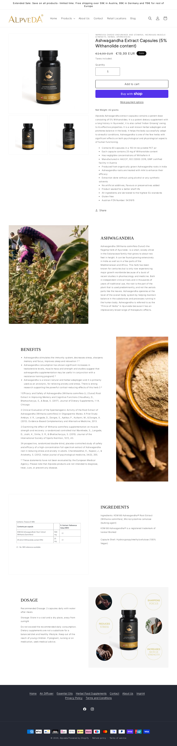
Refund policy (99, 738)
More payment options (132, 102)
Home (33, 693)
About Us (127, 693)
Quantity (100, 64)
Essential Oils (65, 693)
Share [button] (102, 210)
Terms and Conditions (99, 697)
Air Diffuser (46, 693)
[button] (68, 18)
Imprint (141, 693)
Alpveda (64, 738)
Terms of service (118, 738)
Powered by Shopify (78, 738)
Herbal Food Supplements (91, 693)
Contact (114, 693)
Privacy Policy (73, 697)
